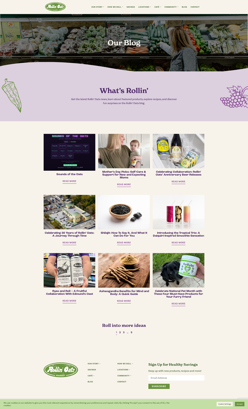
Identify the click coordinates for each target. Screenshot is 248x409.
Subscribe (159, 386)
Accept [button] (240, 404)
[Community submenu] (177, 6)
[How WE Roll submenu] (122, 6)
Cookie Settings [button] (224, 404)
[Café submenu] (160, 6)
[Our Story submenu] (103, 6)
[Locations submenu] (150, 6)
